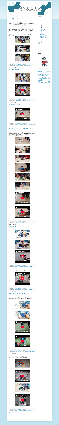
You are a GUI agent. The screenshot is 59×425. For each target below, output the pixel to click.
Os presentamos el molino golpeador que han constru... (44, 36)
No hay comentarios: (18, 64)
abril (40, 26)
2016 (40, 43)
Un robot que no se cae (14, 104)
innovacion (48, 81)
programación (26, 100)
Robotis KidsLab (43, 77)
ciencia (46, 78)
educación (18, 65)
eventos (45, 79)
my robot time (44, 83)
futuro (43, 80)
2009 (40, 51)
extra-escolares (21, 65)
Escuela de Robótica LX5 (44, 73)
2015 (40, 44)
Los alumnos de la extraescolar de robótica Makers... (44, 39)
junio (40, 24)
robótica (30, 65)
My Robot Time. (16, 222)
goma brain (25, 65)
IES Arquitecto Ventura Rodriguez (45, 74)
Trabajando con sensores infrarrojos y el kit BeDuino (20, 293)
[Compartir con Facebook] (24, 64)
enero (40, 41)
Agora (39, 71)
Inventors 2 (43, 75)
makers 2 (27, 351)
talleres (23, 222)
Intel (40, 75)
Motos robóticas (12, 226)
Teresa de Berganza (41, 78)
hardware (39, 81)
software (39, 84)
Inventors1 (47, 75)
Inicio (23, 412)
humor (42, 81)
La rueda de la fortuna (14, 69)
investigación (40, 82)
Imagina (39, 75)
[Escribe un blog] (23, 64)
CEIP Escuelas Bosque (16, 351)
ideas (44, 81)
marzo (40, 27)
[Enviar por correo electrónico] (22, 64)
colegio (49, 78)
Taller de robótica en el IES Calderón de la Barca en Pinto (22, 128)
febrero (41, 28)
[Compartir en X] (24, 64)
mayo (40, 25)
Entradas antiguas (33, 412)
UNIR (44, 78)
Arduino (41, 71)
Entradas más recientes (12, 412)
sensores (21, 222)
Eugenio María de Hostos (17, 124)
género (49, 80)
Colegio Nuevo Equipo (14, 18)
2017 (40, 42)
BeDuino (13, 351)
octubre (41, 23)
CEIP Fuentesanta (14, 100)
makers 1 (27, 65)
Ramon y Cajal (28, 289)
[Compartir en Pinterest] (25, 64)
